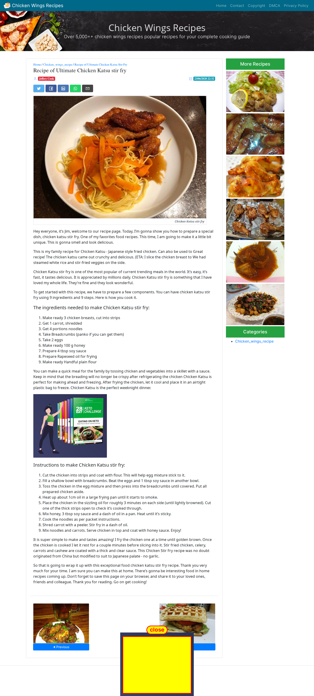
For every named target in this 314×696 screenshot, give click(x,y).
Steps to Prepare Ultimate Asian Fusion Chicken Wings (61, 622)
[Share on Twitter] (38, 88)
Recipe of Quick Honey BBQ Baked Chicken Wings (253, 133)
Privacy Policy (296, 5)
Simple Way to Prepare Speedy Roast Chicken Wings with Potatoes (255, 303)
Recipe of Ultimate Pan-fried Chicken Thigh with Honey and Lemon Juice (254, 90)
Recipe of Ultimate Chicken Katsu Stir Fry (100, 64)
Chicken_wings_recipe (57, 64)
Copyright (256, 5)
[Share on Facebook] (51, 88)
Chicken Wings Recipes (37, 5)
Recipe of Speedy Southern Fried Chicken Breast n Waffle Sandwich (187, 622)
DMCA (274, 5)
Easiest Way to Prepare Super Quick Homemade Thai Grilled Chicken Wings (255, 218)
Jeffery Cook (46, 79)
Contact (237, 5)
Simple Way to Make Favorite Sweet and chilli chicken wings (255, 260)
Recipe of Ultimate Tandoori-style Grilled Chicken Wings (254, 175)
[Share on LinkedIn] (63, 88)
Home (221, 5)
